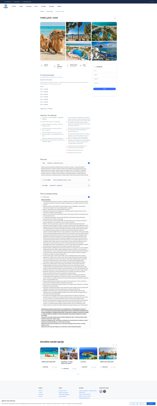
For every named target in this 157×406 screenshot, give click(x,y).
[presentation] (113, 345)
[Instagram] (104, 391)
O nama (21, 6)
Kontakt (59, 6)
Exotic (36, 6)
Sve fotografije (110, 57)
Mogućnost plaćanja (63, 392)
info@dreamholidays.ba (27, 1)
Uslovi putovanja (62, 390)
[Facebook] (100, 391)
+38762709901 (17, 1)
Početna (14, 6)
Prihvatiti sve (151, 403)
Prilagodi (133, 403)
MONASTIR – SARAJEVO (52, 185)
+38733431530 (8, 1)
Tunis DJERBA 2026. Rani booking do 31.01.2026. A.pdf (51, 77)
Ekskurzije (51, 6)
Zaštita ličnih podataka (64, 394)
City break (43, 6)
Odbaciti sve (141, 403)
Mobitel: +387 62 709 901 (85, 396)
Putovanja (28, 6)
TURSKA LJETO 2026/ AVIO (48, 362)
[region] (78, 402)
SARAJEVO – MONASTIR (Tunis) (52, 163)
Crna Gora (83, 362)
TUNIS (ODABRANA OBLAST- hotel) (56, 180)
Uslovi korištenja (62, 396)
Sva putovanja (49, 11)
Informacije (46, 197)
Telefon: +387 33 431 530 (84, 394)
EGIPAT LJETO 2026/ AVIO (106, 362)
